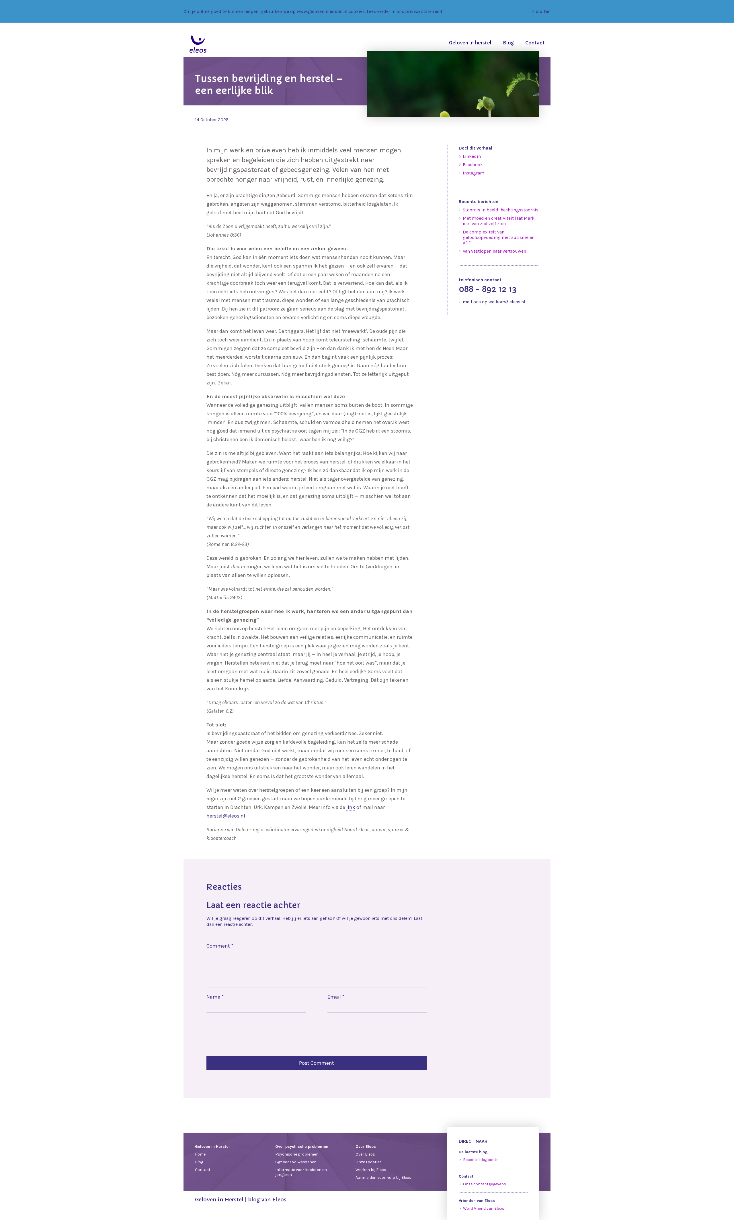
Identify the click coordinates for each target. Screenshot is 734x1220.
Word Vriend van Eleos (483, 1208)
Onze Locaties (369, 1162)
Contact (535, 43)
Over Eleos (365, 1154)
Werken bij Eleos (371, 1169)
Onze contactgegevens (484, 1184)
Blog (508, 43)
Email (335, 997)
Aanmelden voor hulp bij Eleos (383, 1177)
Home (200, 1154)
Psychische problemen (297, 1154)
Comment (219, 946)
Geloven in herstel (470, 43)
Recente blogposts (481, 1159)
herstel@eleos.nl (225, 816)
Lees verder (378, 11)
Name (215, 997)
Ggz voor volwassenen (296, 1162)
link (350, 807)
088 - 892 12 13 (488, 289)
